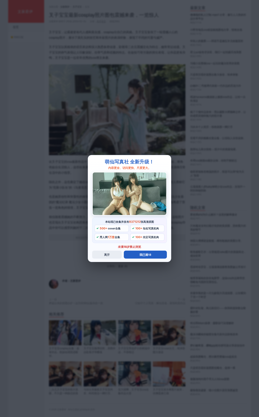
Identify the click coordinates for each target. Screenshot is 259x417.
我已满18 (145, 255)
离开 (107, 255)
